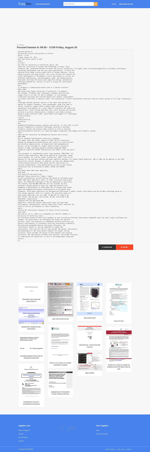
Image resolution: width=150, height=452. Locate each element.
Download (107, 247)
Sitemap (20, 434)
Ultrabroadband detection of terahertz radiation (31, 357)
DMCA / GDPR (120, 449)
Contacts (21, 441)
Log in (98, 430)
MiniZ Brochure (90, 318)
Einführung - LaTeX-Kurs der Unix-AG (89, 346)
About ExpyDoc (23, 437)
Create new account (102, 434)
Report (125, 247)
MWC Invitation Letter (60, 319)
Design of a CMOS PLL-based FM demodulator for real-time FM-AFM (118, 367)
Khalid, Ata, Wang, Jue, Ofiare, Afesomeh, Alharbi (60, 364)
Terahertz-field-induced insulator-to (31, 300)
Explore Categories (24, 430)
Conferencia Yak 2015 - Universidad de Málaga (31, 403)
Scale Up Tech (119, 321)
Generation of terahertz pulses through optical (60, 393)
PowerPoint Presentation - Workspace (31, 328)
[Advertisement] (75, 26)
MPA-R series (89, 373)
